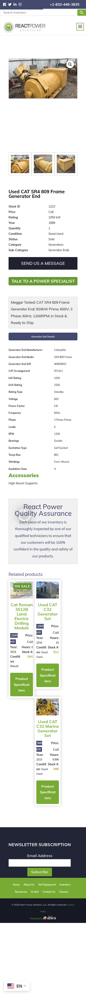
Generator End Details (43, 336)
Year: (13, 648)
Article (35, 796)
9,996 (66, 643)
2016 (34, 638)
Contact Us (49, 796)
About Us (29, 789)
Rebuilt (14, 667)
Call (25, 642)
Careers (63, 796)
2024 (13, 652)
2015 (55, 643)
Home (16, 789)
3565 (25, 667)
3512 (46, 653)
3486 (67, 658)
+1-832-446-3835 (64, 4)
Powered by (37, 823)
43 (47, 639)
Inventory (64, 789)
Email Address (39, 760)
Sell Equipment (47, 789)
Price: (24, 636)
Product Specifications (19, 691)
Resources (21, 796)
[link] (5, 5)
